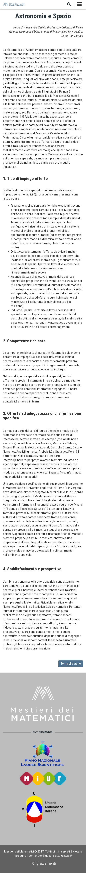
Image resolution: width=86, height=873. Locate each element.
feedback (66, 855)
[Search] (69, 4)
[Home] (14, 4)
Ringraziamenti (44, 863)
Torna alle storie (71, 663)
